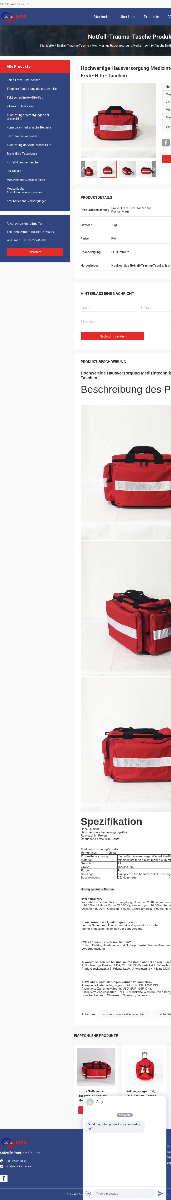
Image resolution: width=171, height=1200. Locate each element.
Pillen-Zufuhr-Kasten (21, 106)
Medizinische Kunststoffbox (26, 180)
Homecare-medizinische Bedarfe (29, 127)
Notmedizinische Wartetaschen (124, 1014)
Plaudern (35, 252)
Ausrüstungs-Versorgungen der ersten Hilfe (28, 116)
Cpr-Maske (14, 171)
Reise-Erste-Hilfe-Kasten (23, 80)
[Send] (160, 1193)
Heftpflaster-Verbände (22, 136)
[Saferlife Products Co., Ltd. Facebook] (166, 143)
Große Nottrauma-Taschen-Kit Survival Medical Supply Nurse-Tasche (93, 1096)
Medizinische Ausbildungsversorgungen (24, 190)
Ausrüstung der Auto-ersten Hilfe (29, 145)
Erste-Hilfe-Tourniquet (22, 153)
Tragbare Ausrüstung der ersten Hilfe (32, 88)
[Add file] (88, 1193)
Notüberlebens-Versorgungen (27, 201)
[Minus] (160, 1101)
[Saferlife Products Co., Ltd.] (13, 16)
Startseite (47, 45)
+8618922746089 (42, 232)
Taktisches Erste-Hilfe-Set (25, 97)
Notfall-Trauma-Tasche (73, 45)
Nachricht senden (112, 336)
